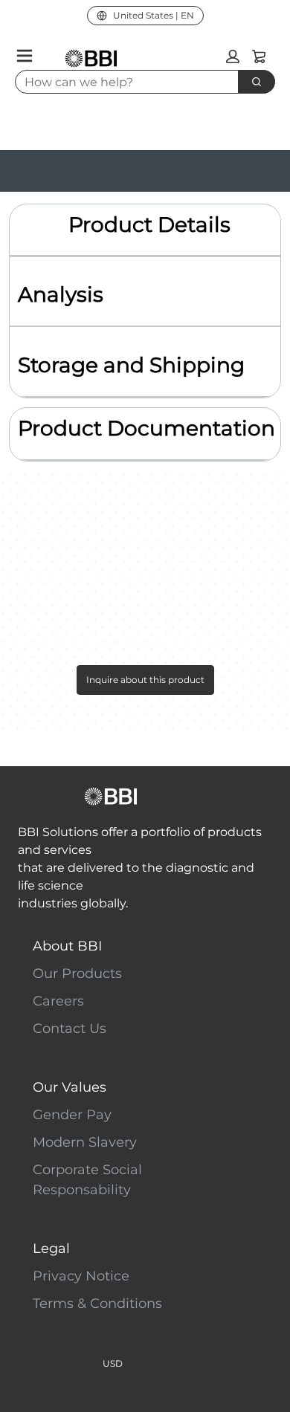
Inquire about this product (145, 679)
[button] (233, 56)
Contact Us (69, 1028)
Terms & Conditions (97, 1303)
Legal (51, 1248)
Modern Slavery (85, 1142)
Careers (58, 1001)
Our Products (77, 973)
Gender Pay (72, 1115)
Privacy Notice (81, 1276)
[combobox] (121, 82)
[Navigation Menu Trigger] (24, 55)
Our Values (69, 1087)
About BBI (67, 946)
